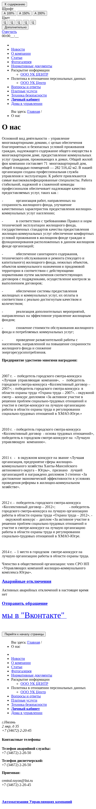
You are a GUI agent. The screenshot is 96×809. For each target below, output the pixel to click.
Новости (18, 49)
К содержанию (14, 4)
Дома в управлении (26, 104)
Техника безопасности (29, 95)
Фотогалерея (21, 62)
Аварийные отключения (26, 581)
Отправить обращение (25, 603)
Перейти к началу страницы (24, 634)
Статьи (16, 58)
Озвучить (9, 32)
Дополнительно (15, 27)
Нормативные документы (31, 66)
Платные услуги (24, 91)
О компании (21, 53)
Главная (33, 111)
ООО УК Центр (33, 83)
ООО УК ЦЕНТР (34, 74)
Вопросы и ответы (26, 87)
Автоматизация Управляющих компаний (37, 802)
